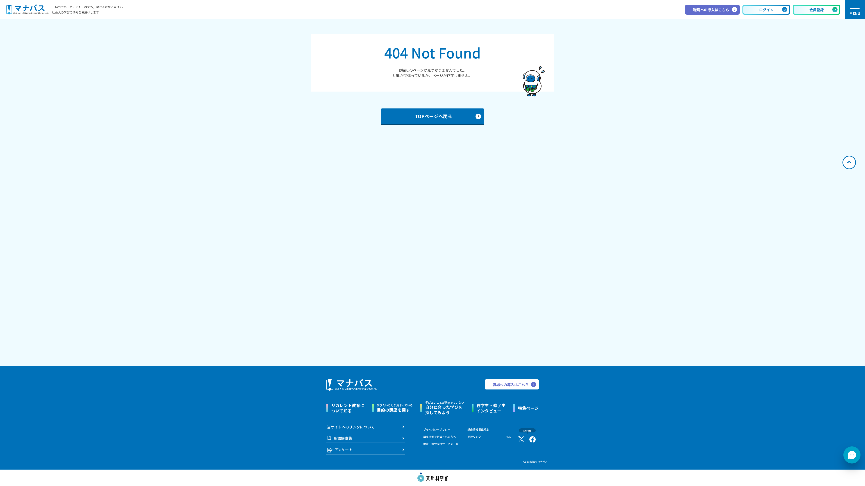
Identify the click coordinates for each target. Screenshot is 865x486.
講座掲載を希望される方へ (439, 437)
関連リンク (474, 437)
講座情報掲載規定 (478, 429)
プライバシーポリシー (436, 429)
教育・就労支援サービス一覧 (440, 444)
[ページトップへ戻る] (849, 162)
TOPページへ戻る (433, 116)
